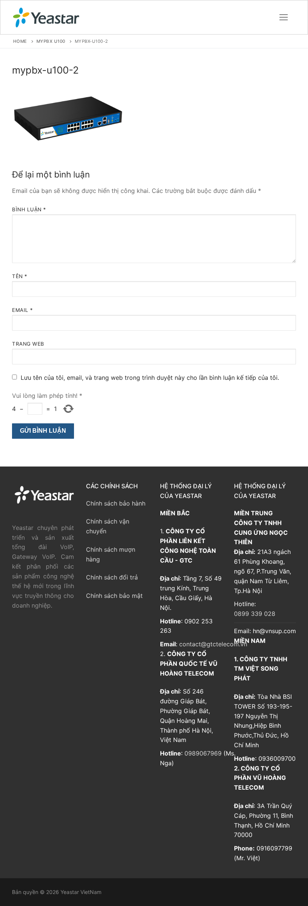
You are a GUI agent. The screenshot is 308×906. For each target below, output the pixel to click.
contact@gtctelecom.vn (213, 644)
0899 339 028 (254, 613)
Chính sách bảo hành (115, 503)
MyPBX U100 (50, 41)
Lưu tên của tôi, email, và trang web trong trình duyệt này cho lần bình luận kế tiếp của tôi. (150, 377)
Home (20, 41)
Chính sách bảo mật (114, 595)
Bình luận (29, 209)
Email (22, 310)
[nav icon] (284, 17)
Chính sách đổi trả (112, 577)
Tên (19, 276)
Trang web (28, 344)
